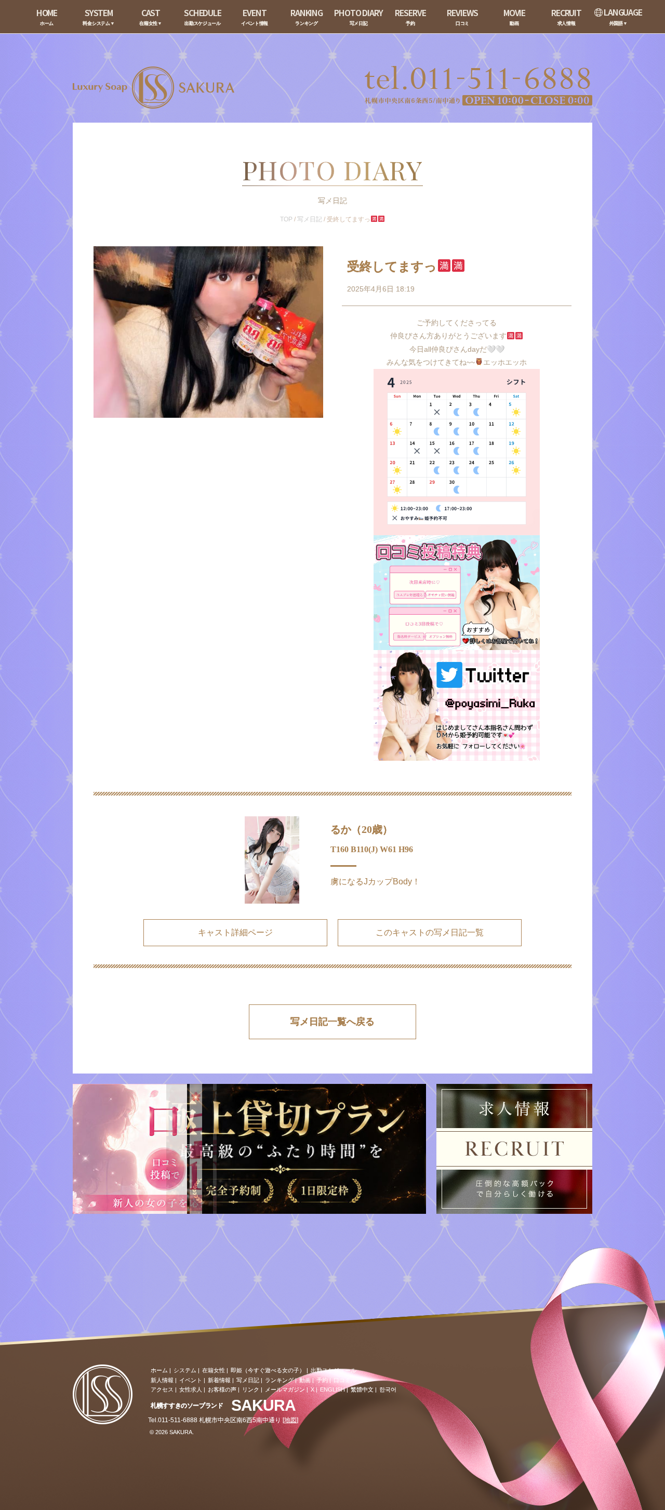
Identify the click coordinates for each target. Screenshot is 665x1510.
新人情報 (162, 1380)
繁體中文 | (364, 1389)
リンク (250, 1389)
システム (185, 1370)
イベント (190, 1380)
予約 (322, 1380)
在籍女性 (213, 1370)
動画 (305, 1380)
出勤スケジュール (333, 1370)
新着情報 (219, 1380)
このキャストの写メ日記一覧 (430, 932)
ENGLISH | (334, 1389)
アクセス (162, 1389)
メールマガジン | (286, 1389)
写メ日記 (309, 219)
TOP (286, 219)
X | (314, 1389)
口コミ (342, 1380)
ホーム (159, 1370)
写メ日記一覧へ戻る (332, 1021)
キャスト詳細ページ (235, 932)
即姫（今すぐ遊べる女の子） (268, 1370)
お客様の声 (222, 1389)
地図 (290, 1420)
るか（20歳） (361, 829)
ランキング (279, 1380)
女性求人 (190, 1389)
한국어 (387, 1389)
